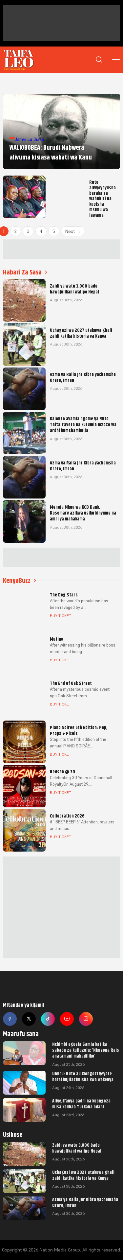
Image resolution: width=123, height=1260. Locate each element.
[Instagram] (86, 1019)
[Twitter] (29, 1019)
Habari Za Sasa (22, 272)
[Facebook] (10, 1019)
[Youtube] (67, 1019)
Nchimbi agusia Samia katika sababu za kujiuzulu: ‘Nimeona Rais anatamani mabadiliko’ (85, 1050)
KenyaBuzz (17, 580)
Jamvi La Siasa (29, 139)
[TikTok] (48, 1019)
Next (73, 231)
